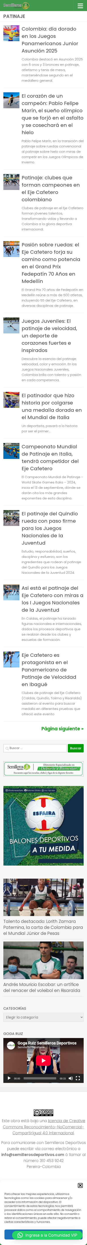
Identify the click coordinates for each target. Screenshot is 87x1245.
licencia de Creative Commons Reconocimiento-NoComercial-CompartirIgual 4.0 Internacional (44, 1126)
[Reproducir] (9, 1078)
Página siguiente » (62, 729)
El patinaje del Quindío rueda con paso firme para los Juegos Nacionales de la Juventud (50, 528)
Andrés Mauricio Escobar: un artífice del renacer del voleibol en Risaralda (41, 988)
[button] (80, 1185)
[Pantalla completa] (78, 1078)
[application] (43, 1060)
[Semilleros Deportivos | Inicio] (20, 5)
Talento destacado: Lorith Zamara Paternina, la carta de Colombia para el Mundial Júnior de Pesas (43, 927)
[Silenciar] (70, 1078)
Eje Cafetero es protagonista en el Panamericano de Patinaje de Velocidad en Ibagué (49, 670)
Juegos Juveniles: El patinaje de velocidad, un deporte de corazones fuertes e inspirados (49, 336)
